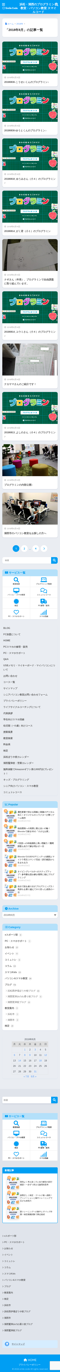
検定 (5, 750)
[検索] (54, 1100)
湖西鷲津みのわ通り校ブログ (24, 996)
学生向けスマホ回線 (13, 719)
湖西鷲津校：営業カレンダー (18, 763)
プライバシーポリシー (15, 700)
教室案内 (11, 1008)
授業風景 (8, 732)
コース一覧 (9, 682)
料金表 (6, 744)
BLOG (6, 628)
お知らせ (11, 947)
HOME (6, 640)
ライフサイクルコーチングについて (22, 707)
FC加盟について (12, 634)
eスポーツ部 (13, 934)
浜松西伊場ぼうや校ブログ (23, 991)
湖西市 (13, 1020)
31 (35, 1071)
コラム (10, 966)
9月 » (33, 1076)
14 (19, 1060)
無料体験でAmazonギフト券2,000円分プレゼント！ (28, 771)
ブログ (10, 984)
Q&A (6, 659)
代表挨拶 (8, 713)
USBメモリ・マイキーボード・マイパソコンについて (29, 667)
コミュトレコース (12, 792)
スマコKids (13, 972)
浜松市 (13, 1014)
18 (40, 1060)
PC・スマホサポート (14, 653)
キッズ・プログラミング (16, 779)
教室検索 (8, 738)
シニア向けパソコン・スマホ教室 (20, 786)
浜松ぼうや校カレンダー (16, 757)
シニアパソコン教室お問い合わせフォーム (25, 694)
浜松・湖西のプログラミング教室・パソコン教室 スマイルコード (38, 8)
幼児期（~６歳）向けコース (18, 725)
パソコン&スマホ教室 (18, 978)
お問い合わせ (10, 676)
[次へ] (44, 548)
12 (45, 1055)
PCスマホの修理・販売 (15, 647)
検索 (54, 560)
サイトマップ (10, 688)
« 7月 (26, 1076)
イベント (11, 953)
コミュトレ (12, 959)
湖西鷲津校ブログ (19, 1002)
